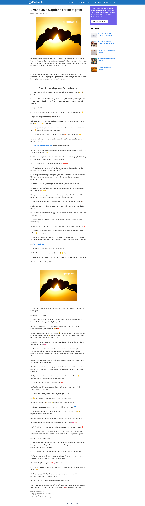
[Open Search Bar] (114, 2)
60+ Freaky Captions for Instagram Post (43, 495)
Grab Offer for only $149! (99, 21)
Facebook (107, 2)
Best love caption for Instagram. (41, 493)
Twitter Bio (97, 2)
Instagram (71, 2)
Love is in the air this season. (42, 146)
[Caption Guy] (37, 2)
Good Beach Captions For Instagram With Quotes (46, 497)
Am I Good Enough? (39, 244)
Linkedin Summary (85, 2)
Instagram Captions (38, 491)
